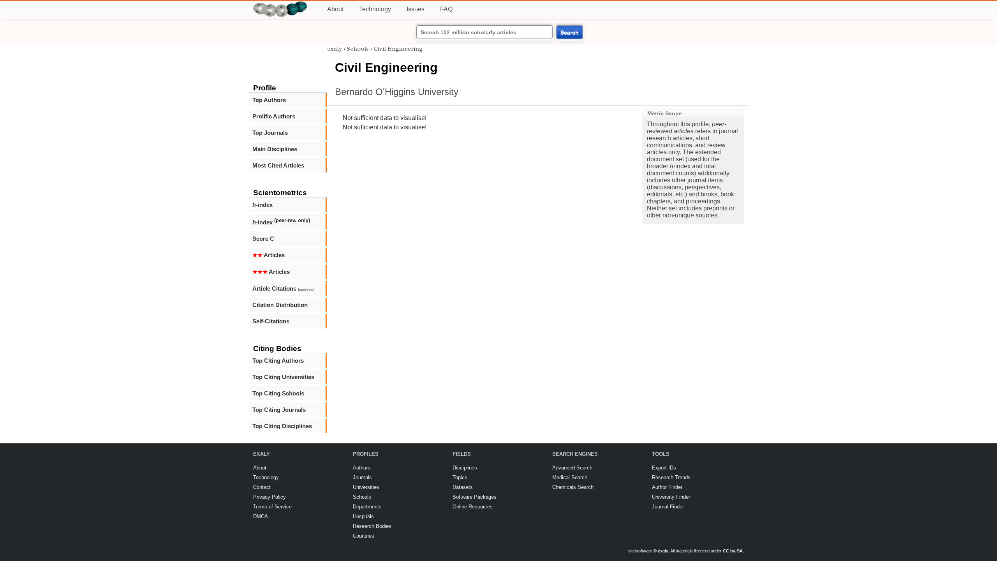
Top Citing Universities (283, 377)
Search (569, 32)
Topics (460, 477)
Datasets (463, 487)
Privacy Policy (269, 497)
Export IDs (664, 468)
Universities (366, 487)
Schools (358, 49)
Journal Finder (668, 507)
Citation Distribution (280, 305)
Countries (363, 536)
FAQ (446, 9)
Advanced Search (572, 468)
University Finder (671, 497)
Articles (268, 255)
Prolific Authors (273, 116)
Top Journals (270, 132)
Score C (263, 238)
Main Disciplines (274, 149)
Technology (375, 9)
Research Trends (671, 477)
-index (262, 204)
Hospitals (363, 516)
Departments (367, 507)
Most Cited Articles (278, 165)
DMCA (260, 516)
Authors (361, 468)
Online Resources (473, 507)
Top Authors (269, 100)
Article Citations (283, 288)
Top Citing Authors (278, 360)
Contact (262, 487)
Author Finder (667, 487)
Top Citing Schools (278, 393)
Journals (362, 477)
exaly (334, 49)
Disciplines (465, 468)
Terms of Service (272, 507)
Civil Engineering (398, 49)
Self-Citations (270, 321)
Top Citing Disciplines (282, 426)
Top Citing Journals (279, 409)
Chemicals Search (573, 487)
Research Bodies (372, 526)
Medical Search (569, 477)
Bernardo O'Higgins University (396, 91)
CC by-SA (733, 551)
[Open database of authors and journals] (280, 4)
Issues (416, 9)
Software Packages (475, 497)
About (335, 9)
